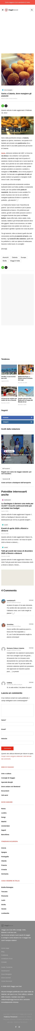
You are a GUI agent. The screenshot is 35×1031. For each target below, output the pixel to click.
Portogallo (5, 856)
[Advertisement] (17, 32)
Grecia (3, 848)
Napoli (3, 830)
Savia (3, 153)
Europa (23, 257)
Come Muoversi (6, 981)
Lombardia (5, 913)
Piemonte (4, 896)
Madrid (3, 821)
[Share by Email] (6, 105)
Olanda (3, 861)
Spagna (4, 852)
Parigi (3, 817)
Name (3, 720)
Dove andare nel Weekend (10, 786)
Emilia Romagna (7, 887)
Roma (3, 808)
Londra (3, 813)
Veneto (3, 909)
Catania (14, 257)
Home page (5, 948)
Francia (4, 865)
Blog (2, 951)
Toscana (4, 891)
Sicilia (5, 261)
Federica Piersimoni (10, 1017)
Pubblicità (4, 955)
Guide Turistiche (6, 967)
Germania (4, 874)
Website (4, 738)
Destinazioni (5, 971)
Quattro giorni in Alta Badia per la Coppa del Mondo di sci (25, 400)
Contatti (4, 962)
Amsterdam (5, 826)
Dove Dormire (6, 978)
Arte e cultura (6, 773)
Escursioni (5, 791)
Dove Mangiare (6, 974)
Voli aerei (4, 795)
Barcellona (5, 834)
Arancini (5, 257)
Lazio (3, 900)
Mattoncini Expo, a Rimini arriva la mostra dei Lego (25, 378)
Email (3, 729)
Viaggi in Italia (15, 261)
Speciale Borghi (7, 782)
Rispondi (31, 600)
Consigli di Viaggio (8, 778)
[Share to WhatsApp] (2, 105)
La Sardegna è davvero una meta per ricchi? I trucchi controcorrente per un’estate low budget (17, 505)
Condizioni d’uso (6, 958)
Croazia (4, 869)
